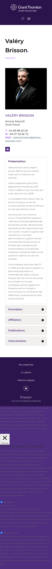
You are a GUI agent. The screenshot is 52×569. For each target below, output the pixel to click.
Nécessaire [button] (5, 498)
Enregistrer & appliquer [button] (11, 567)
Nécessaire (8, 502)
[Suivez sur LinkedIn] (7, 149)
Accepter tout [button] (32, 432)
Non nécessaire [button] (7, 529)
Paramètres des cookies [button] (12, 432)
